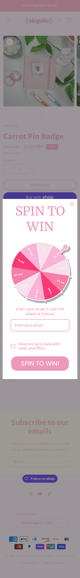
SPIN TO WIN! (40, 363)
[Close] (72, 204)
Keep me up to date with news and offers (39, 346)
